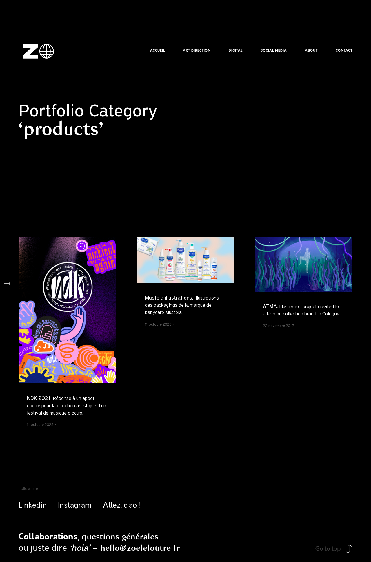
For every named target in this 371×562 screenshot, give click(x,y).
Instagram (75, 505)
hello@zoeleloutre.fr (140, 548)
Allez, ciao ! (122, 505)
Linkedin (33, 505)
